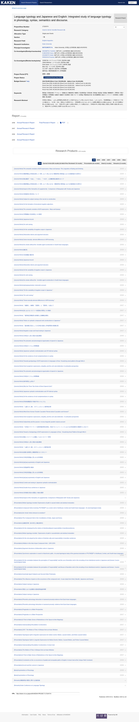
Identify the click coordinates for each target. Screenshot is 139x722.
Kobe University (47, 44)
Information (25, 715)
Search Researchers (46, 2)
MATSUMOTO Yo (47, 47)
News (44, 715)
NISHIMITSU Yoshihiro (49, 51)
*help (27, 81)
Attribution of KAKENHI (63, 715)
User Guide (33, 715)
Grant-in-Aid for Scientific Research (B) (53, 30)
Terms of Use (51, 715)
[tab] (70, 151)
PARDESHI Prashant (48, 57)
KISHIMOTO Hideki (48, 55)
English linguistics (47, 40)
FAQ (39, 715)
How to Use (121, 2)
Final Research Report (47, 123)
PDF (63, 123)
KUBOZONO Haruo (48, 53)
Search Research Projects (29, 2)
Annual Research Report (25, 123)
